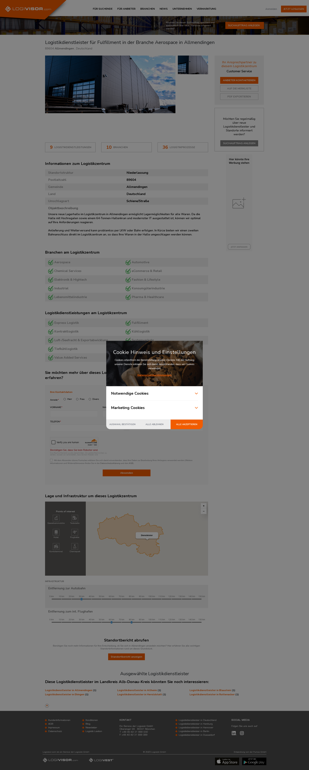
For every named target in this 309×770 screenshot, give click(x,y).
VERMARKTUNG (206, 9)
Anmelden (271, 9)
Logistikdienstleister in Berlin (194, 731)
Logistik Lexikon (94, 731)
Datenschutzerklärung (110, 463)
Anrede (54, 400)
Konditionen (92, 720)
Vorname (55, 407)
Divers (96, 399)
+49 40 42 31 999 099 (134, 735)
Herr (69, 399)
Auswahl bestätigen (122, 424)
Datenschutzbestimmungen (154, 375)
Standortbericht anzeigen (126, 657)
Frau (82, 399)
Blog (88, 724)
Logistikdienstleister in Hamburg (196, 724)
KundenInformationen (59, 720)
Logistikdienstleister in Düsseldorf (197, 735)
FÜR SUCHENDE (102, 9)
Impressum (54, 728)
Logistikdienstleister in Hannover (196, 728)
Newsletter (91, 728)
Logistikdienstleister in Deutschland (197, 720)
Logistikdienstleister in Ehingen (64, 694)
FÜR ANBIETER (126, 9)
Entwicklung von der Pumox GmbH (250, 752)
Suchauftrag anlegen (244, 25)
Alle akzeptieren (186, 424)
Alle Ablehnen (154, 424)
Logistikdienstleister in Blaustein (210, 690)
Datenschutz (55, 731)
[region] (147, 539)
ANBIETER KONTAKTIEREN (239, 80)
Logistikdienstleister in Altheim (137, 690)
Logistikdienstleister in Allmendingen (68, 690)
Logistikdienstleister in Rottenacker (212, 694)
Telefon (55, 422)
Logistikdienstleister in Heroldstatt (139, 694)
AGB (131, 463)
